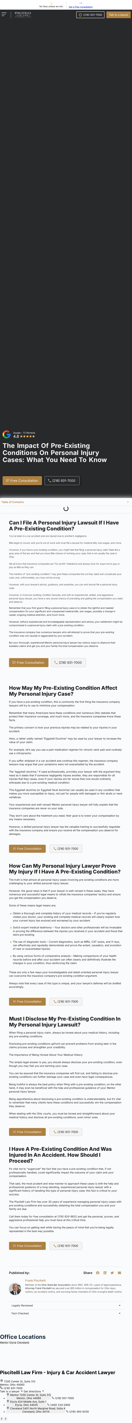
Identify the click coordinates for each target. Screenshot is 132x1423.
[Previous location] (1, 1419)
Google (17, 432)
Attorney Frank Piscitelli (38, 1288)
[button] (4, 14)
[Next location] (5, 1419)
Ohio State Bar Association (56, 1284)
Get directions (33, 1391)
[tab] (4, 1342)
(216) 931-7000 (67, 848)
